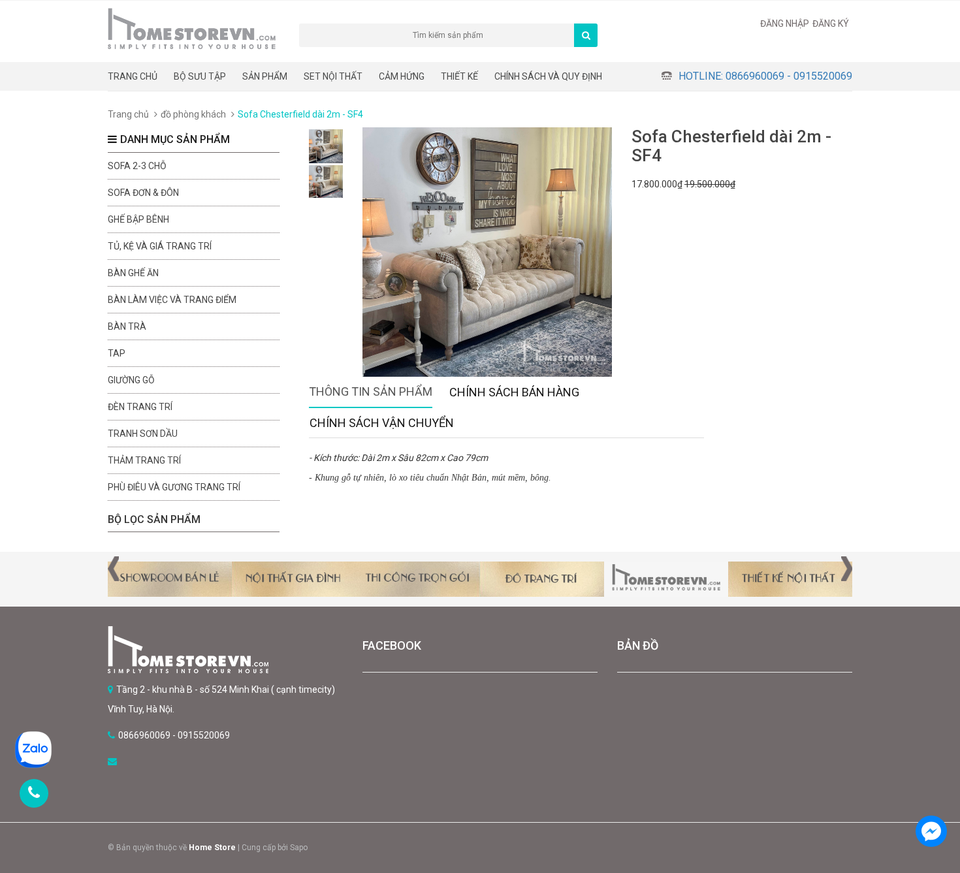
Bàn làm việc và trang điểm (172, 299)
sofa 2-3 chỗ (137, 166)
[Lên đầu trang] (931, 795)
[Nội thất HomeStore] (225, 649)
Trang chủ (132, 76)
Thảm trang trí (144, 460)
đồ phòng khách (193, 114)
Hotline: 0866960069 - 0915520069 (765, 76)
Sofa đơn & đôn (143, 192)
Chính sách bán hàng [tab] (514, 392)
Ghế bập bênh (138, 219)
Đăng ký (830, 23)
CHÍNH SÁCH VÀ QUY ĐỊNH (548, 76)
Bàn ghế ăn (133, 273)
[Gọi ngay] (34, 793)
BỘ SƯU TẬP (200, 76)
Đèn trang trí (140, 407)
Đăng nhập (784, 23)
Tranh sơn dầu (143, 433)
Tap (116, 353)
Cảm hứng (401, 76)
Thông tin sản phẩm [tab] (370, 391)
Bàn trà (127, 326)
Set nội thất (333, 76)
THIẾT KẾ (459, 76)
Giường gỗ (131, 380)
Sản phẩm (264, 76)
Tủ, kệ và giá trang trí (160, 246)
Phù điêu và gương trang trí (174, 487)
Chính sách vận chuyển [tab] (382, 423)
